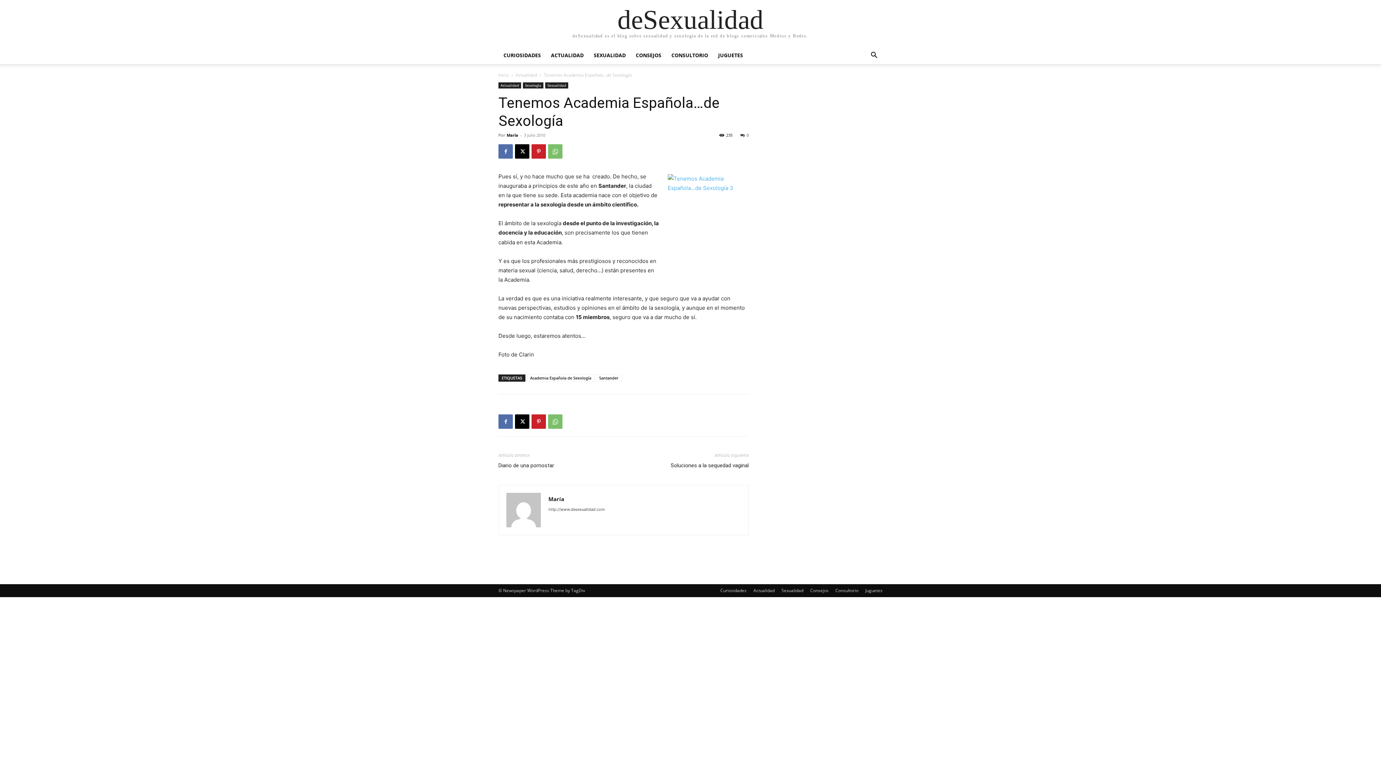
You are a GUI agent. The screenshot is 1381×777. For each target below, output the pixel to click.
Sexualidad (610, 55)
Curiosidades (522, 55)
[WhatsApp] (555, 151)
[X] (522, 151)
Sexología (533, 85)
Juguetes (730, 55)
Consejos (648, 55)
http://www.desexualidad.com (576, 509)
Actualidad (567, 55)
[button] (874, 56)
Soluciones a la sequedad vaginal (710, 465)
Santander (609, 378)
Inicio (503, 75)
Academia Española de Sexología (560, 378)
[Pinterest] (539, 151)
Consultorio (689, 55)
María (512, 135)
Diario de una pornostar (526, 465)
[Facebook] (505, 151)
